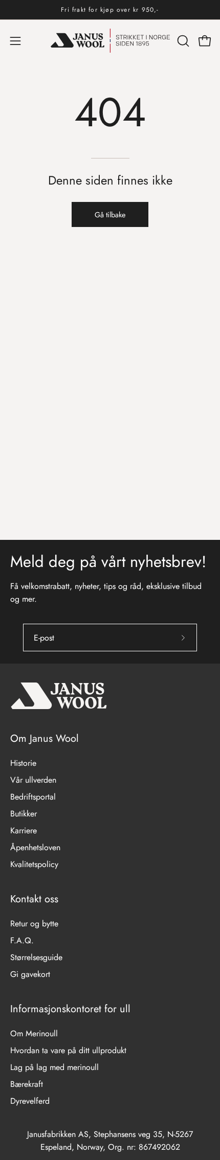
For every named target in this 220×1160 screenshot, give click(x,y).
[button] (182, 41)
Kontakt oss (34, 899)
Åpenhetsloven (35, 847)
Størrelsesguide (36, 957)
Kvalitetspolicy (34, 864)
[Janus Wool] (110, 41)
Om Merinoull (34, 1033)
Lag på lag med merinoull (54, 1067)
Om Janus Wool (44, 738)
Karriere (23, 830)
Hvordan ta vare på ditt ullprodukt (68, 1050)
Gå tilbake (110, 215)
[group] (110, 9)
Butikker (23, 814)
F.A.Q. (22, 940)
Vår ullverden (33, 780)
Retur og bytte (34, 923)
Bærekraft (26, 1084)
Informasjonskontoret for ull (70, 1009)
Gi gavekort (30, 974)
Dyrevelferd (30, 1101)
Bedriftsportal (33, 797)
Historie (23, 763)
